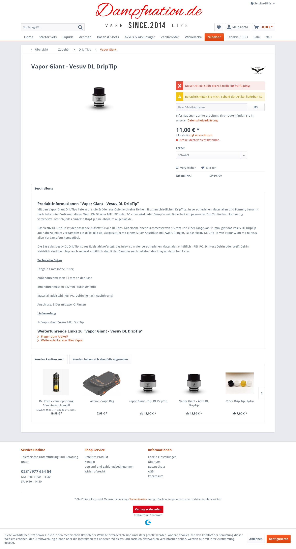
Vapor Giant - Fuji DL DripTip (148, 401)
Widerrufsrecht (95, 471)
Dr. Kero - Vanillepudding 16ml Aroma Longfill (56, 403)
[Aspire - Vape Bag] (102, 383)
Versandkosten (138, 499)
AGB (151, 471)
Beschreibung (43, 188)
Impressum (155, 476)
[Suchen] (80, 27)
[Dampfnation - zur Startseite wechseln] (149, 15)
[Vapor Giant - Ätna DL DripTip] (194, 383)
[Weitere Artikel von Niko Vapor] (258, 70)
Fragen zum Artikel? (54, 336)
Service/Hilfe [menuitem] (263, 3)
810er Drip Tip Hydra (240, 401)
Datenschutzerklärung (202, 120)
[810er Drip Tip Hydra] (240, 383)
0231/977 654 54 (36, 471)
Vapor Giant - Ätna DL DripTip (193, 403)
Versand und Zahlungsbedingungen (109, 466)
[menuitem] (53, 27)
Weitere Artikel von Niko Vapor (61, 340)
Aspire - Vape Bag (102, 401)
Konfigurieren (278, 539)
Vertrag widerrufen (148, 509)
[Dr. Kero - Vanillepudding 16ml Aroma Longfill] (56, 383)
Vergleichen (187, 168)
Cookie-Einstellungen (162, 457)
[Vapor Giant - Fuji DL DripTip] (148, 383)
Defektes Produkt (96, 457)
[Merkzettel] (218, 27)
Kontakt (90, 462)
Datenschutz (156, 466)
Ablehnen (256, 539)
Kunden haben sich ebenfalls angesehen (100, 359)
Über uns (154, 462)
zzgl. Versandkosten (200, 135)
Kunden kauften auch (49, 359)
